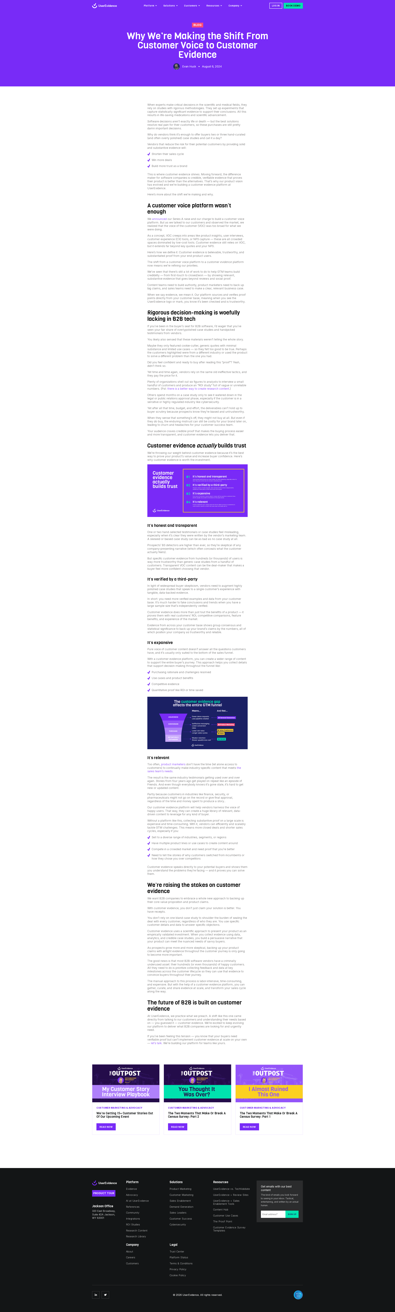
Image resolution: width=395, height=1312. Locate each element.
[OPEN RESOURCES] (221, 5)
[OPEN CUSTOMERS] (199, 5)
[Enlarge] (243, 468)
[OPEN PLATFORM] (156, 5)
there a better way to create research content (198, 388)
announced (159, 219)
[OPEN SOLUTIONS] (177, 5)
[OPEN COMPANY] (241, 5)
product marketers (173, 764)
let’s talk (156, 1043)
